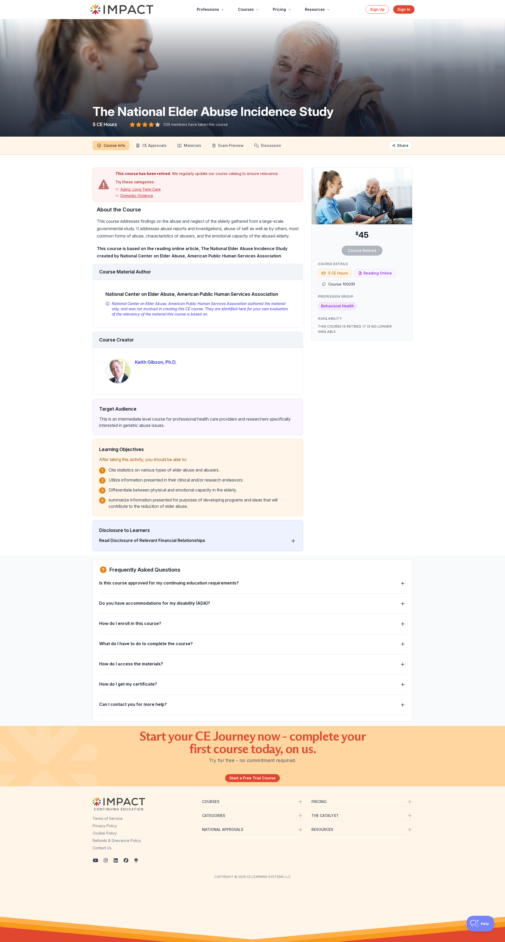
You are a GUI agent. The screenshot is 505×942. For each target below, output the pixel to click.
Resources (315, 9)
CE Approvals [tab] (154, 145)
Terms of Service (108, 818)
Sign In (403, 9)
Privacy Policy (105, 826)
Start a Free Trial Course (252, 778)
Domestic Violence (136, 195)
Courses (246, 9)
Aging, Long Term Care (140, 189)
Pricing (279, 9)
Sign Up (377, 9)
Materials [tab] (192, 145)
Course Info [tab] (114, 145)
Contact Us (102, 848)
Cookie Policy (105, 833)
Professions (208, 9)
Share (402, 145)
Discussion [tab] (271, 145)
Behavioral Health (337, 306)
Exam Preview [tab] (231, 145)
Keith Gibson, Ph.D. (156, 362)
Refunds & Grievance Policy (117, 840)
